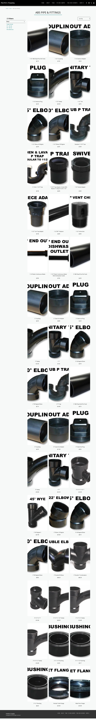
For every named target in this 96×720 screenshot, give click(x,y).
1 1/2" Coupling (59, 58)
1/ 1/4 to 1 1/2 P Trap (37, 187)
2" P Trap (58, 404)
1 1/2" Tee (80, 101)
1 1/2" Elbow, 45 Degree (37, 144)
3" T (59, 489)
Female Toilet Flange (58, 703)
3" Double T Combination (80, 575)
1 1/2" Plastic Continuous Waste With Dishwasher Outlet (59, 275)
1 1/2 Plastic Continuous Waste (37, 274)
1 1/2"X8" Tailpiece (58, 231)
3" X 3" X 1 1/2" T (80, 489)
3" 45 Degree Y (37, 532)
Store (10, 8)
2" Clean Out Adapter (58, 318)
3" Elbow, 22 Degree (59, 532)
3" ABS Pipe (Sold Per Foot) (80, 404)
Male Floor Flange (80, 703)
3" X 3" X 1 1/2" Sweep (58, 618)
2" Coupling (37, 318)
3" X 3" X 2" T (37, 618)
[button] (86, 3)
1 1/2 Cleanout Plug (37, 101)
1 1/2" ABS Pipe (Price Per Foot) (37, 58)
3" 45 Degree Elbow (80, 532)
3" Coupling (37, 447)
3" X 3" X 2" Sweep (80, 618)
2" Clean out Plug (80, 318)
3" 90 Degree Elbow (37, 575)
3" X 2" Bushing (37, 703)
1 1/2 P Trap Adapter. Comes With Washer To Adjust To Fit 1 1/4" (58, 187)
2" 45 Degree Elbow (80, 361)
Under (10, 24)
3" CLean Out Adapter (58, 447)
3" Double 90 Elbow (59, 575)
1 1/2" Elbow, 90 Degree (59, 144)
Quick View (37, 55)
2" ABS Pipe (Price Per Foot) (80, 274)
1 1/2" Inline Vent (80, 231)
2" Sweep (37, 361)
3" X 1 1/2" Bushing (80, 660)
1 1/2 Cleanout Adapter (80, 58)
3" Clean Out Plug (80, 447)
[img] (37, 39)
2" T (59, 361)
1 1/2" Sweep (59, 101)
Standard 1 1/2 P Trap (80, 144)
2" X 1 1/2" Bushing (59, 660)
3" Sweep (37, 489)
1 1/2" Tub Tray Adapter (37, 231)
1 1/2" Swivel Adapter (80, 187)
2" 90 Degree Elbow (37, 404)
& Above (10, 29)
